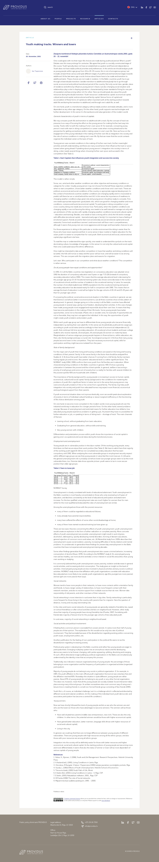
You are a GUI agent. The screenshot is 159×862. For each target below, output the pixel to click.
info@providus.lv (91, 826)
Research (85, 19)
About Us (46, 19)
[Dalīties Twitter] (34, 82)
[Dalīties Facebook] (28, 82)
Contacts (113, 19)
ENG (133, 7)
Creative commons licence (72, 798)
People (58, 19)
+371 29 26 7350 (91, 822)
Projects (71, 19)
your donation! (106, 800)
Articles (99, 19)
